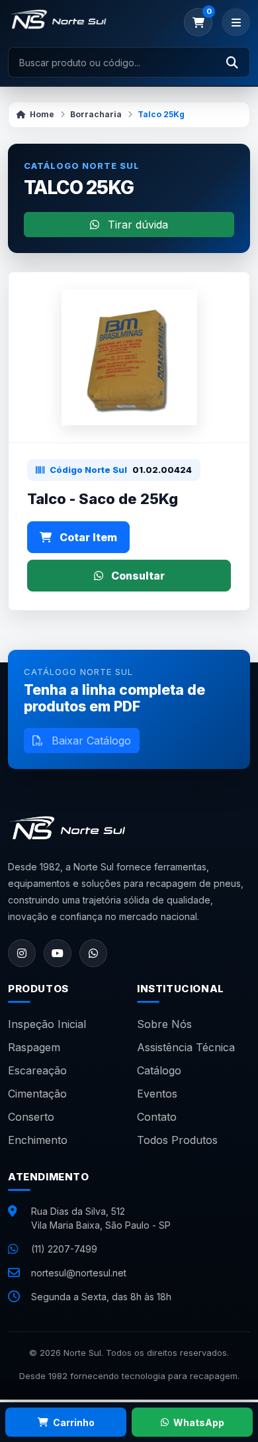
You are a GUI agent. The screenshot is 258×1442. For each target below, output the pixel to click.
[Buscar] (232, 62)
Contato (157, 1116)
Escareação (37, 1070)
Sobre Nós (164, 1024)
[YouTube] (57, 953)
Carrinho (74, 1422)
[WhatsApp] (93, 953)
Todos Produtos (177, 1140)
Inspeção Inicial (47, 1024)
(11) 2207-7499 (64, 1249)
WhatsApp (198, 1422)
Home (42, 114)
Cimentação (37, 1093)
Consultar (136, 575)
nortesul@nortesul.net (78, 1272)
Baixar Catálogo (89, 740)
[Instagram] (22, 953)
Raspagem (34, 1047)
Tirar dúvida (136, 224)
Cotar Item (87, 537)
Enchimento (37, 1140)
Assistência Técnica (186, 1047)
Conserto (31, 1116)
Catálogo (159, 1070)
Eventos (157, 1093)
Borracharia (96, 114)
